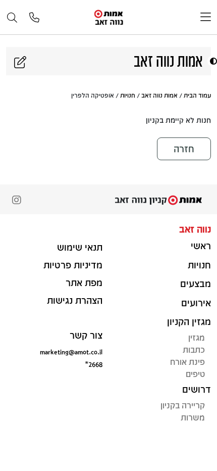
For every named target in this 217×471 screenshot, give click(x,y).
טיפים (195, 374)
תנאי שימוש (79, 247)
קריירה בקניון (182, 405)
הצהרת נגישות (74, 300)
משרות (193, 417)
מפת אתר (84, 282)
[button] (212, 61)
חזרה (184, 148)
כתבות (194, 349)
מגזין (196, 337)
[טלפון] (34, 18)
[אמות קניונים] (108, 16)
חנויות (127, 95)
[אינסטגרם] (16, 201)
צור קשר (86, 335)
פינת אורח (187, 361)
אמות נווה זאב (159, 95)
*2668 (93, 364)
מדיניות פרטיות (72, 264)
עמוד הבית (197, 95)
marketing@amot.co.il (71, 351)
